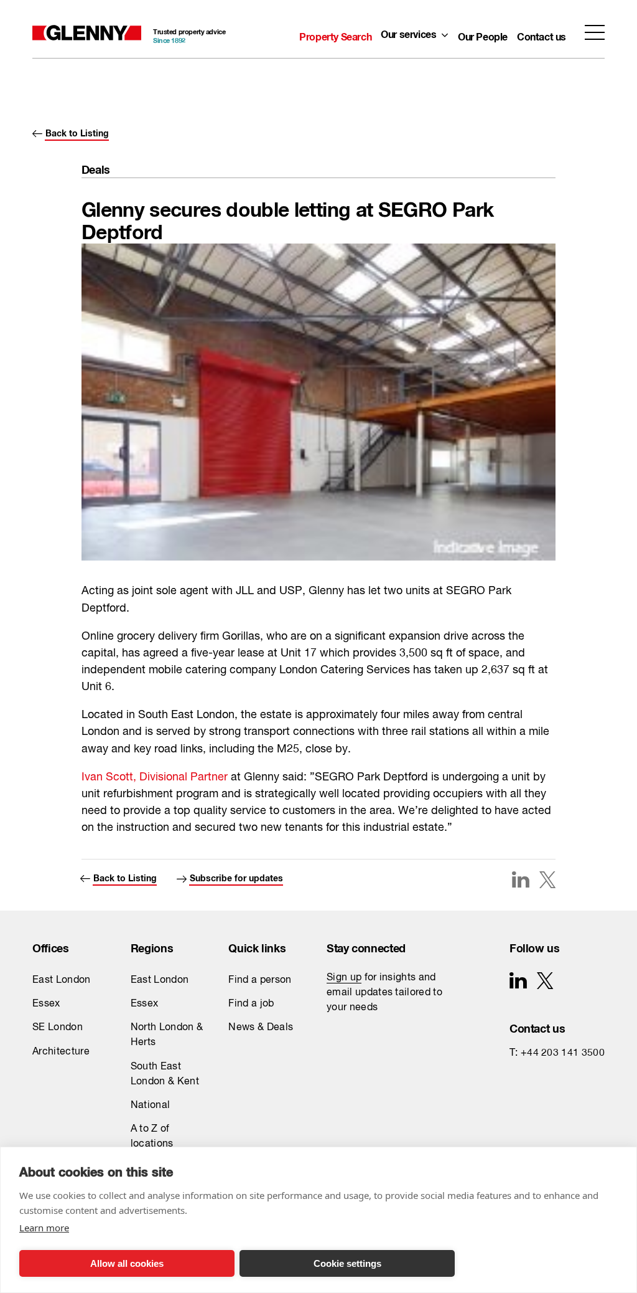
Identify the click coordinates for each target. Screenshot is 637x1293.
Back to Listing (77, 131)
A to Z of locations (152, 1136)
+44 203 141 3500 (563, 1053)
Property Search (335, 34)
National (150, 1106)
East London (61, 980)
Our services (408, 32)
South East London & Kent (165, 1074)
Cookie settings (347, 1263)
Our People (483, 34)
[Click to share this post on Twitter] (547, 881)
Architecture (61, 1052)
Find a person (259, 980)
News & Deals (260, 1028)
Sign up (344, 978)
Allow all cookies (127, 1263)
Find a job (251, 1004)
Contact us (541, 34)
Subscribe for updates (236, 876)
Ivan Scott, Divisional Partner (156, 777)
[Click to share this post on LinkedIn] (520, 879)
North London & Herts (167, 1035)
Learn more (44, 1227)
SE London (57, 1028)
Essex (46, 1004)
